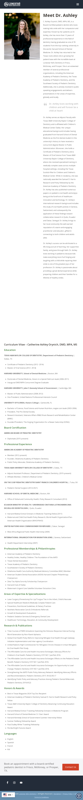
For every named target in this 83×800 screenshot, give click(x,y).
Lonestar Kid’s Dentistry (27, 794)
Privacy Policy (68, 794)
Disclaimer (57, 794)
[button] (78, 4)
